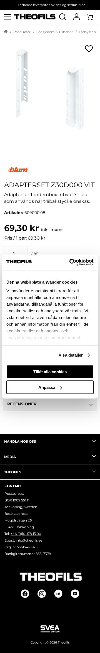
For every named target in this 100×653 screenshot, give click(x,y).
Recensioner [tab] (21, 403)
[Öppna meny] (7, 16)
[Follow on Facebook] (25, 593)
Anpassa (46, 387)
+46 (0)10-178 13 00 (26, 534)
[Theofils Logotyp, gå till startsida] (35, 17)
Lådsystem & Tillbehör (54, 32)
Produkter (22, 32)
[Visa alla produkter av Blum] (50, 169)
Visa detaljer (71, 355)
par (34, 253)
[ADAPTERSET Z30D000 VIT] (50, 87)
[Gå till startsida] (6, 32)
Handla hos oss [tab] (20, 441)
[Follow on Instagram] (41, 593)
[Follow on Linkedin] (58, 593)
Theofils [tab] (12, 472)
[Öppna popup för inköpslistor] (88, 48)
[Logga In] (76, 16)
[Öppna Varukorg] (93, 16)
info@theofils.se (29, 540)
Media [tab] (10, 457)
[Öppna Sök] (62, 16)
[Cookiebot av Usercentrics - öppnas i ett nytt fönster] (71, 262)
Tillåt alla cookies (50, 371)
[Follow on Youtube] (75, 593)
